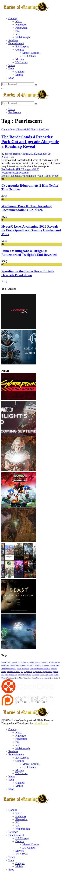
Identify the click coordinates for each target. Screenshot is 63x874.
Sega (25, 675)
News (11, 65)
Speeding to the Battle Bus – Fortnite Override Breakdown (27, 273)
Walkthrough (22, 37)
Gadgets (19, 71)
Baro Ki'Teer (5, 662)
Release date (13, 675)
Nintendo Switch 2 (13, 672)
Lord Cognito (11, 668)
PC (17, 30)
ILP (32, 665)
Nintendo (20, 24)
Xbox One (35, 678)
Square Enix (44, 675)
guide (29, 665)
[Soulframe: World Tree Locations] (18, 541)
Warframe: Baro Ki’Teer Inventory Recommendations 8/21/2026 (26, 208)
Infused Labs (41, 723)
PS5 (6, 675)
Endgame (28, 169)
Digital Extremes (54, 662)
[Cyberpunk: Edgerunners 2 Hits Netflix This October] (18, 399)
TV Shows (21, 62)
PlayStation (28, 672)
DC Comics (29, 55)
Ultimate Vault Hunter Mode (42, 175)
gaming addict (21, 665)
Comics (19, 49)
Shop (11, 77)
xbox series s (44, 678)
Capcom (25, 662)
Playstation (21, 27)
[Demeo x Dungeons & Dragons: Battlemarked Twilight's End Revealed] (18, 434)
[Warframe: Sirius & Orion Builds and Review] (18, 648)
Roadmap (14, 175)
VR (17, 33)
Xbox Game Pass (25, 678)
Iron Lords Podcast (48, 665)
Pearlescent (13, 172)
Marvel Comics (30, 52)
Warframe (10, 678)
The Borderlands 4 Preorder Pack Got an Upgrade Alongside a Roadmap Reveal (30, 142)
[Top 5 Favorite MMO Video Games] (18, 576)
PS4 (2, 675)
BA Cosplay (22, 46)
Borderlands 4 (9, 169)
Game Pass (5, 665)
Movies (19, 59)
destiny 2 (38, 662)
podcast (55, 672)
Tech (11, 68)
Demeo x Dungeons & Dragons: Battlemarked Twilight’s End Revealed (29, 253)
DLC (20, 169)
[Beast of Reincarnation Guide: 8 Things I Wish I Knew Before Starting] (18, 612)
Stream (23, 175)
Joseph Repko (12, 153)
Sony (29, 675)
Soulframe (35, 675)
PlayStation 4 (38, 672)
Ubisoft (4, 678)
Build (20, 662)
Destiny (31, 662)
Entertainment (16, 43)
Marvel (19, 668)
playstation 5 (47, 672)
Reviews (13, 40)
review (20, 675)
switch (56, 675)
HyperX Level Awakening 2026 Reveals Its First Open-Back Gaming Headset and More (31, 230)
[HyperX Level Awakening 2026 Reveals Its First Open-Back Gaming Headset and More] (18, 327)
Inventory (38, 665)
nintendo (33, 668)
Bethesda (14, 662)
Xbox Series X (55, 678)
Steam (51, 675)
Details (44, 662)
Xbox (18, 21)
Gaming (12, 18)
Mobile (19, 74)
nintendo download (43, 668)
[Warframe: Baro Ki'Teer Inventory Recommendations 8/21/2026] (18, 363)
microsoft (25, 668)
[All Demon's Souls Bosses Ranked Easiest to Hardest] (18, 470)
